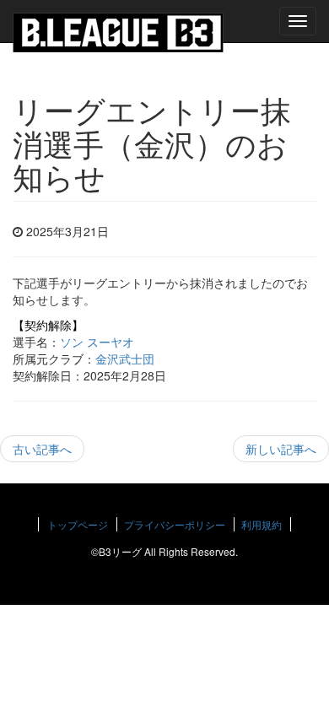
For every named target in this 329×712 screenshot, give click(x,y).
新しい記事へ (280, 448)
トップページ (77, 524)
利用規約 (261, 524)
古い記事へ (42, 448)
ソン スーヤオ (97, 341)
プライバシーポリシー (174, 524)
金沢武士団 (124, 358)
